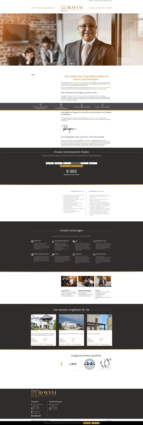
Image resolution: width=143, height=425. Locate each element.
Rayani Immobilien (76, 83)
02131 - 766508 (94, 0)
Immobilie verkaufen (77, 96)
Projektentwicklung (49, 8)
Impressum (34, 420)
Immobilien (39, 8)
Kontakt (100, 0)
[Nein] (141, 423)
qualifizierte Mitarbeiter (101, 88)
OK (87, 423)
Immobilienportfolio (87, 142)
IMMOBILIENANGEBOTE (84, 291)
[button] (70, 63)
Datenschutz (41, 420)
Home (32, 8)
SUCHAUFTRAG (65, 291)
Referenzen (109, 8)
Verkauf (97, 291)
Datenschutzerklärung (95, 423)
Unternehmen (100, 8)
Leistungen (92, 8)
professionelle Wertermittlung (94, 118)
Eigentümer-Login (107, 0)
